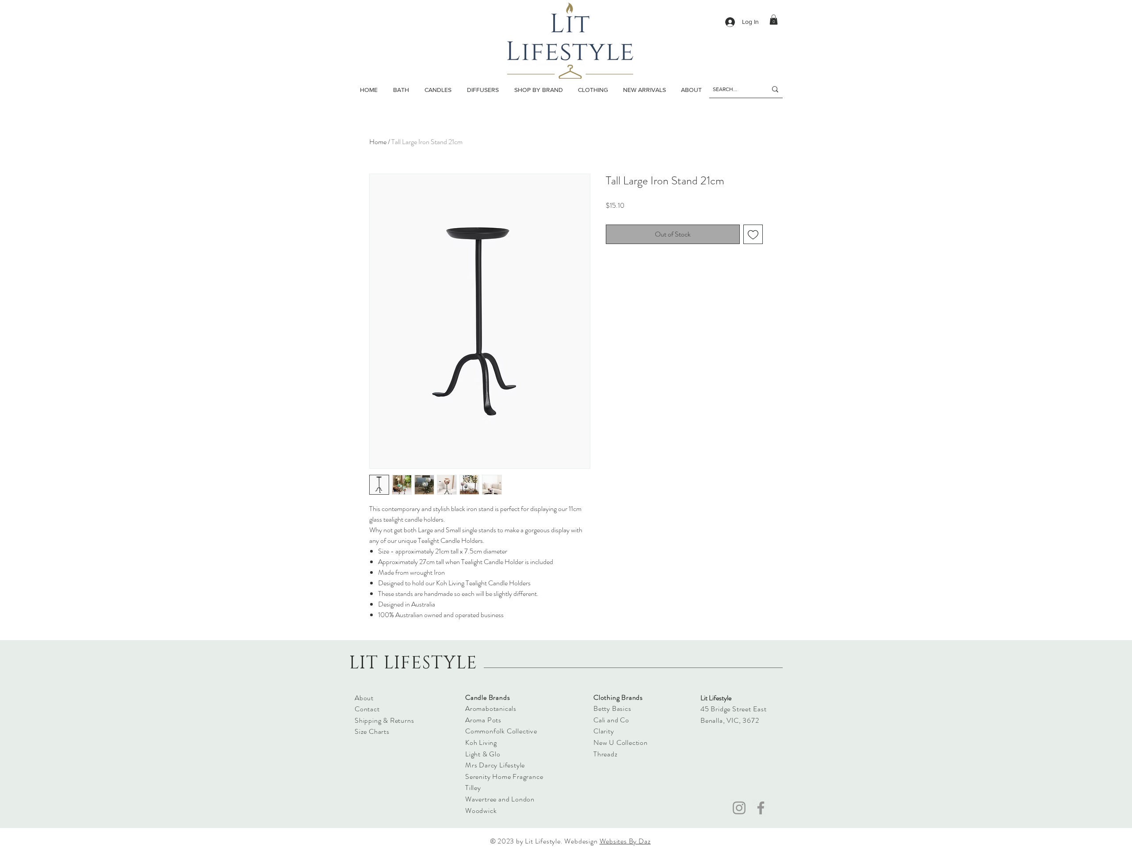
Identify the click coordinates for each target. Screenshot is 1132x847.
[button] (438, 90)
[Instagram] (739, 807)
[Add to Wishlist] (753, 234)
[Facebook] (760, 807)
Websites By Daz (625, 841)
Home (377, 142)
